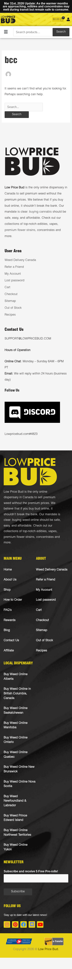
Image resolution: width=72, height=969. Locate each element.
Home (8, 569)
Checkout (11, 294)
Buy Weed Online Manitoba (16, 725)
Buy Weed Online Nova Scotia (19, 784)
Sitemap (10, 301)
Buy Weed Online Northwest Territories (17, 833)
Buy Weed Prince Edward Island (15, 818)
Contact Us (11, 640)
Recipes (10, 315)
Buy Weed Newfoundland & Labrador (15, 801)
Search (61, 32)
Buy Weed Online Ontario (16, 740)
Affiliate (9, 650)
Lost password (14, 280)
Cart (7, 287)
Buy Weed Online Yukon (16, 847)
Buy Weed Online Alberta (16, 677)
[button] (6, 32)
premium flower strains (20, 230)
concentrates (45, 537)
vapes (52, 531)
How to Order (13, 600)
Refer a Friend (14, 267)
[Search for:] (24, 107)
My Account (13, 274)
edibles (42, 531)
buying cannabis (40, 212)
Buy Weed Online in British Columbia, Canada (17, 693)
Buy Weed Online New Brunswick (19, 769)
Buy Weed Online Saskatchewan (16, 711)
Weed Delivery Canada (20, 260)
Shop (7, 590)
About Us (10, 579)
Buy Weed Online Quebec (16, 755)
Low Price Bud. (48, 949)
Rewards (10, 620)
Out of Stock (13, 308)
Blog (7, 630)
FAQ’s (8, 610)
